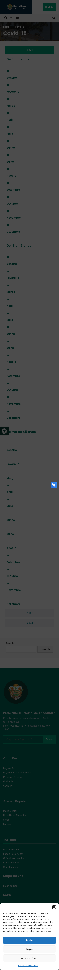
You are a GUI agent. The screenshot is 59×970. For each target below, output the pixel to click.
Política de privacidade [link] (28, 965)
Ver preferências (29, 958)
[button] (54, 907)
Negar (29, 949)
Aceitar (29, 940)
